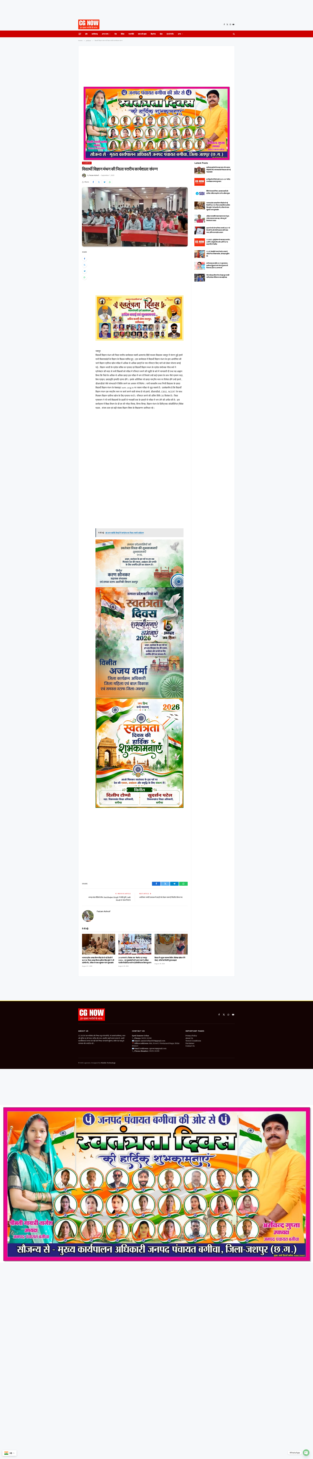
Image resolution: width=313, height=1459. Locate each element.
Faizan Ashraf (94, 175)
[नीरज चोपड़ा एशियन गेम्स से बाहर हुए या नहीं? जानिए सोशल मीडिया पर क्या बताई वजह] (199, 278)
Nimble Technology (108, 1063)
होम (86, 34)
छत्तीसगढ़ (95, 34)
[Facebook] (84, 258)
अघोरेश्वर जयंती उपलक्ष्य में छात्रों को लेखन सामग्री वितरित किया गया (160, 897)
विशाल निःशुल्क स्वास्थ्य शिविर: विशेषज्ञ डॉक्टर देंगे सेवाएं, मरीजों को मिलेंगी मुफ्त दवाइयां (170, 959)
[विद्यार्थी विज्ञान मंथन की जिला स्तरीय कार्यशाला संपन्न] (135, 217)
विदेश (122, 34)
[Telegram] (84, 271)
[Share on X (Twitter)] (98, 182)
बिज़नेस (153, 34)
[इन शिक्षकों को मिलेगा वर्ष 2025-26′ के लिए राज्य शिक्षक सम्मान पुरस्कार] (199, 182)
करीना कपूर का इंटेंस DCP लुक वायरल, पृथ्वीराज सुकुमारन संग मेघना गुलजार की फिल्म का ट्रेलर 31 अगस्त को (217, 265)
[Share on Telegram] (104, 182)
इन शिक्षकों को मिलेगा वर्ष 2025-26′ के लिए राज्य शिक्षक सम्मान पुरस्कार (218, 180)
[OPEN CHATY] (306, 1452)
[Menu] (80, 34)
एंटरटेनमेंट (170, 34)
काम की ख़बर (142, 34)
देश (116, 34)
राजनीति (131, 34)
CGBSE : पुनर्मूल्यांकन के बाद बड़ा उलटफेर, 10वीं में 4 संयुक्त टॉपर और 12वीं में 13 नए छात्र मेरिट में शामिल (218, 242)
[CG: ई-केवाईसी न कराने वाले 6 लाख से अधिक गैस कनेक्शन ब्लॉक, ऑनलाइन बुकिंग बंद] (199, 254)
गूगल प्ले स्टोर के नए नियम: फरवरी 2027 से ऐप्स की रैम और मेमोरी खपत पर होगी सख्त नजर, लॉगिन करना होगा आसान (218, 230)
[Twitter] (84, 264)
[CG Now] (88, 24)
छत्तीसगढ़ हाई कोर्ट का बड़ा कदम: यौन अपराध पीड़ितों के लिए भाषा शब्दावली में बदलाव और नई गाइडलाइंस (218, 169)
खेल (161, 34)
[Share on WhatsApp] (109, 182)
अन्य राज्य (105, 34)
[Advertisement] (156, 9)
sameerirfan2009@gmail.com (153, 1041)
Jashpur (87, 163)
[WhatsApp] (84, 277)
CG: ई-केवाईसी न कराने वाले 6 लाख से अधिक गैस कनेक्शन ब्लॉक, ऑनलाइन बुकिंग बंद (217, 254)
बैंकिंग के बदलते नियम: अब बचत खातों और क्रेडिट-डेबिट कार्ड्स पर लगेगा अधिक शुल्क (218, 192)
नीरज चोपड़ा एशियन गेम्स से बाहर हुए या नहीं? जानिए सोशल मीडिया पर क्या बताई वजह (218, 276)
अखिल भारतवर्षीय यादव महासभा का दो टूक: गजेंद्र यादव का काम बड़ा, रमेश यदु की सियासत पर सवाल (217, 218)
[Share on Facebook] (93, 182)
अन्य (179, 34)
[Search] (233, 34)
